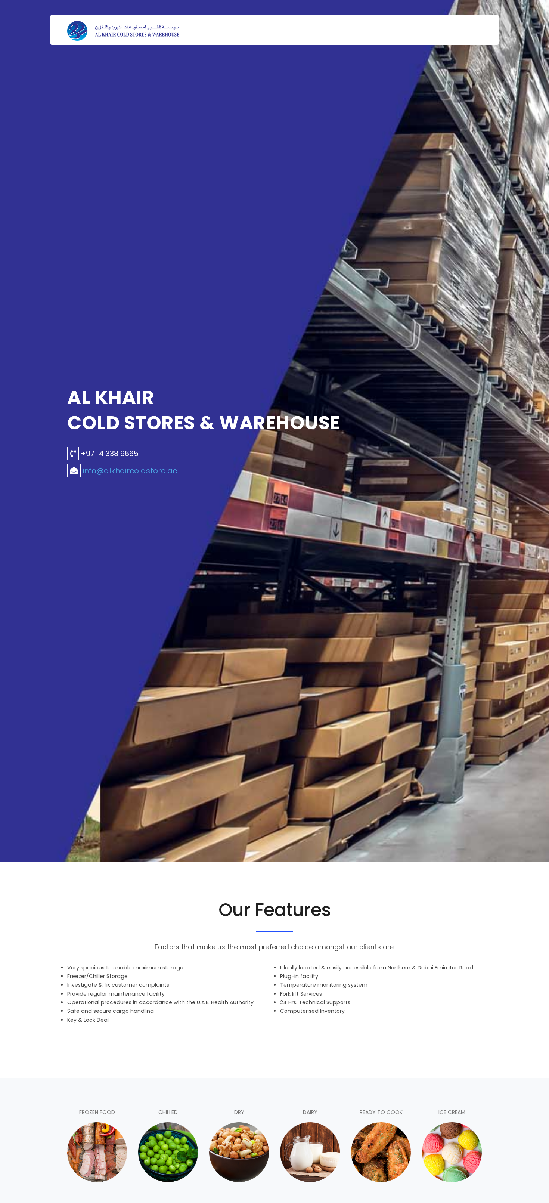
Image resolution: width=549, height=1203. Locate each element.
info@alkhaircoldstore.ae (130, 471)
